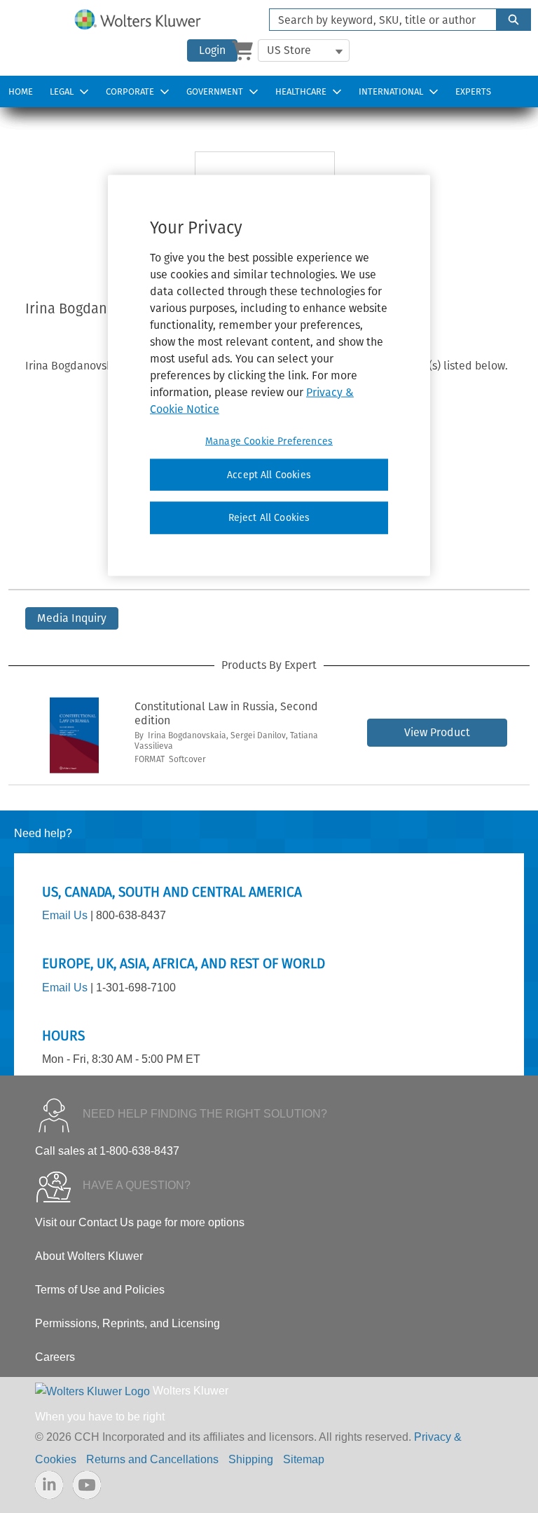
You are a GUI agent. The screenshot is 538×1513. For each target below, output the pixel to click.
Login (212, 50)
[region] (269, 375)
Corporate (130, 91)
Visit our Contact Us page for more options (139, 1222)
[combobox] (377, 19)
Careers (55, 1357)
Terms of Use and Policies (100, 1290)
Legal (62, 91)
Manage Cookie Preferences (269, 441)
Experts (473, 91)
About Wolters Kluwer (89, 1256)
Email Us (65, 915)
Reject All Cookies (269, 518)
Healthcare (300, 91)
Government (214, 91)
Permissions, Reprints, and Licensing (127, 1323)
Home (20, 91)
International (391, 91)
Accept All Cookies (269, 474)
